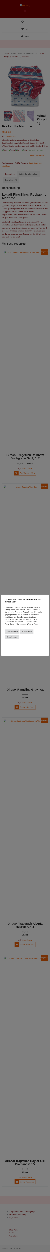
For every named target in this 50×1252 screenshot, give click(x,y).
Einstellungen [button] (12, 637)
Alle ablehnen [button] (27, 632)
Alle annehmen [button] (12, 632)
